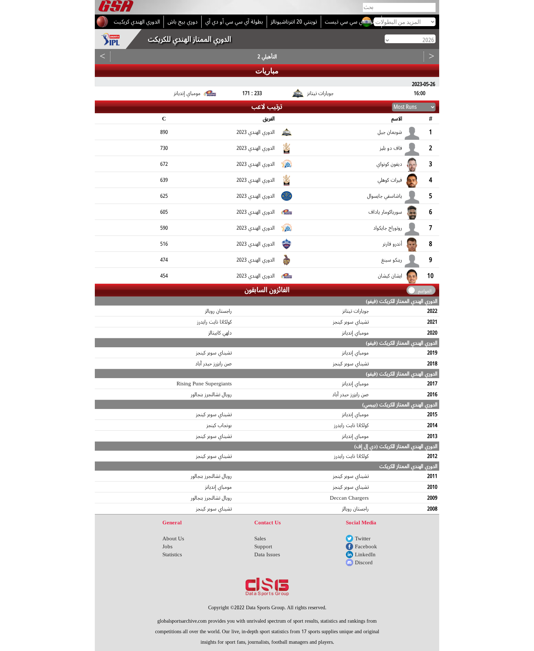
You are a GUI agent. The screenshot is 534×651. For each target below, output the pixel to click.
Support (263, 546)
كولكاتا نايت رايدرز (214, 322)
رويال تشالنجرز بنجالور (211, 394)
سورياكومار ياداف (385, 212)
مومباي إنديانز (355, 333)
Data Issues (267, 554)
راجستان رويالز (218, 311)
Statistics (172, 554)
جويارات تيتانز (356, 311)
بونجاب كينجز (219, 425)
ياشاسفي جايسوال (384, 196)
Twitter (363, 538)
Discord (364, 562)
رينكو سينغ (391, 260)
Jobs (167, 546)
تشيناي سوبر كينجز (351, 322)
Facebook (366, 546)
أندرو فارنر (392, 244)
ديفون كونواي (389, 164)
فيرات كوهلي (389, 180)
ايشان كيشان (390, 276)
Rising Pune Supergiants (204, 383)
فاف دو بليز (391, 148)
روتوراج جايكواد (387, 228)
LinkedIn (365, 554)
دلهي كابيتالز (220, 333)
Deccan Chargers (349, 498)
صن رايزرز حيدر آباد (213, 363)
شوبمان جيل (389, 132)
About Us (173, 538)
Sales (260, 538)
